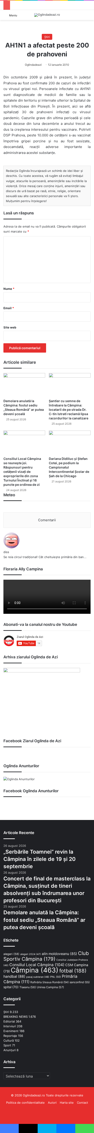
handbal (14, 976)
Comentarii (47, 520)
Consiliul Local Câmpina (36, 964)
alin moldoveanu (59, 954)
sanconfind (80, 982)
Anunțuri (9, 1050)
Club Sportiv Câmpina (46, 956)
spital (10, 987)
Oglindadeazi (33, 64)
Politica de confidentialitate (25, 1102)
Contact (82, 1102)
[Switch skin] (88, 17)
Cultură (8, 1040)
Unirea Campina (50, 987)
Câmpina (34, 970)
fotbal (72, 971)
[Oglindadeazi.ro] (47, 15)
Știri (47, 37)
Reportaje (10, 1036)
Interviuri (9, 1026)
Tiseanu (27, 987)
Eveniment (10, 1031)
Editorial (9, 1021)
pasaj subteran (37, 976)
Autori (52, 1102)
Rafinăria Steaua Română (49, 982)
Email (8, 308)
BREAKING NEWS (15, 1016)
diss (6, 552)
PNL (55, 976)
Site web (9, 327)
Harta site (67, 1102)
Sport (7, 1045)
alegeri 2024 (30, 954)
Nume (8, 289)
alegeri (11, 954)
